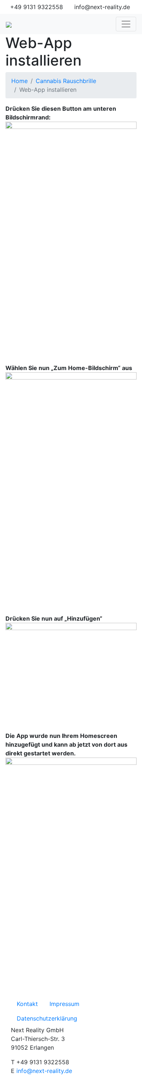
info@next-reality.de (44, 1070)
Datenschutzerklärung (47, 1018)
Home (19, 80)
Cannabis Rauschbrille (66, 80)
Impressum (64, 1003)
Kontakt (27, 1003)
